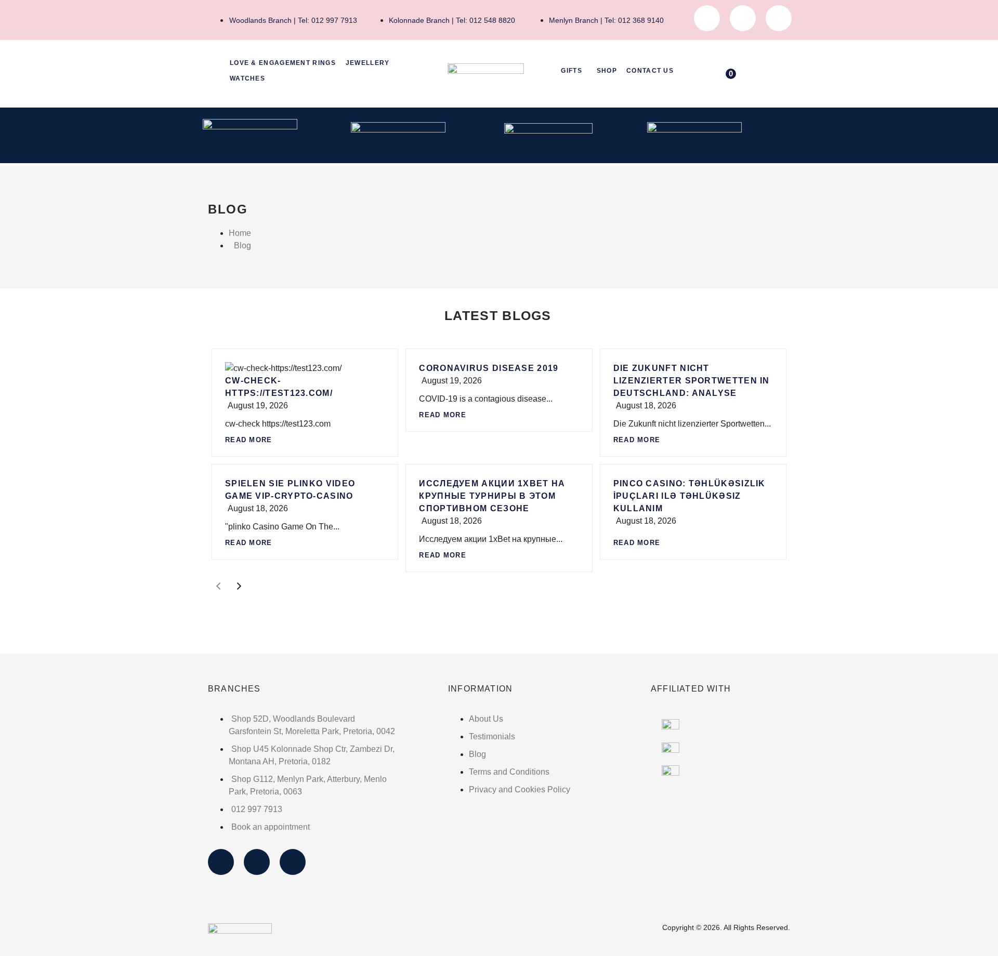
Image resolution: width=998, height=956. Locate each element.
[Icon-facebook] (707, 18)
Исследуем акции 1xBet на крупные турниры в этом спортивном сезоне (492, 496)
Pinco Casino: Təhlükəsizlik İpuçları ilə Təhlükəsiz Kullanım (689, 496)
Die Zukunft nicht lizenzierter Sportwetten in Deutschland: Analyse (691, 380)
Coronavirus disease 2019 (488, 368)
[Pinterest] (779, 18)
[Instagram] (743, 18)
